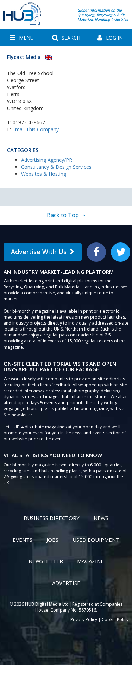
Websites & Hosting (43, 174)
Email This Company (35, 129)
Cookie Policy (115, 619)
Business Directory (52, 517)
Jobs (52, 539)
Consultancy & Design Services (56, 167)
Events (22, 539)
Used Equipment (96, 539)
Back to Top (63, 215)
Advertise (66, 582)
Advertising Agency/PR (46, 159)
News (101, 517)
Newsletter (46, 561)
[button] (22, 37)
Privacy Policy (83, 619)
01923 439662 (29, 122)
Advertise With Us (39, 251)
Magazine (90, 561)
